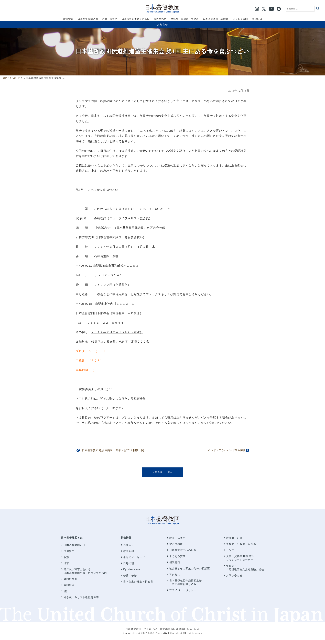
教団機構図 (70, 579)
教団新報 (128, 551)
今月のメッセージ (134, 557)
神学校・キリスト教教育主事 (81, 597)
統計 (66, 591)
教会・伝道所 (177, 537)
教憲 (66, 557)
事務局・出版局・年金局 (241, 544)
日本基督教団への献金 (182, 550)
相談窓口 (174, 562)
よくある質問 (177, 556)
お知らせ (162, 24)
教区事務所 (176, 544)
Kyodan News (132, 569)
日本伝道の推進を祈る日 (138, 581)
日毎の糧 (128, 563)
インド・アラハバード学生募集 (227, 450)
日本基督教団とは (72, 537)
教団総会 (69, 585)
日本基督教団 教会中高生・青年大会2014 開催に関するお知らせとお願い (126, 450)
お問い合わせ (234, 575)
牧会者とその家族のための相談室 (189, 568)
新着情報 (126, 537)
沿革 (66, 563)
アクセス (174, 574)
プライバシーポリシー (182, 590)
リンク (230, 550)
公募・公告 (130, 575)
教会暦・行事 (234, 537)
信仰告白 (69, 551)
